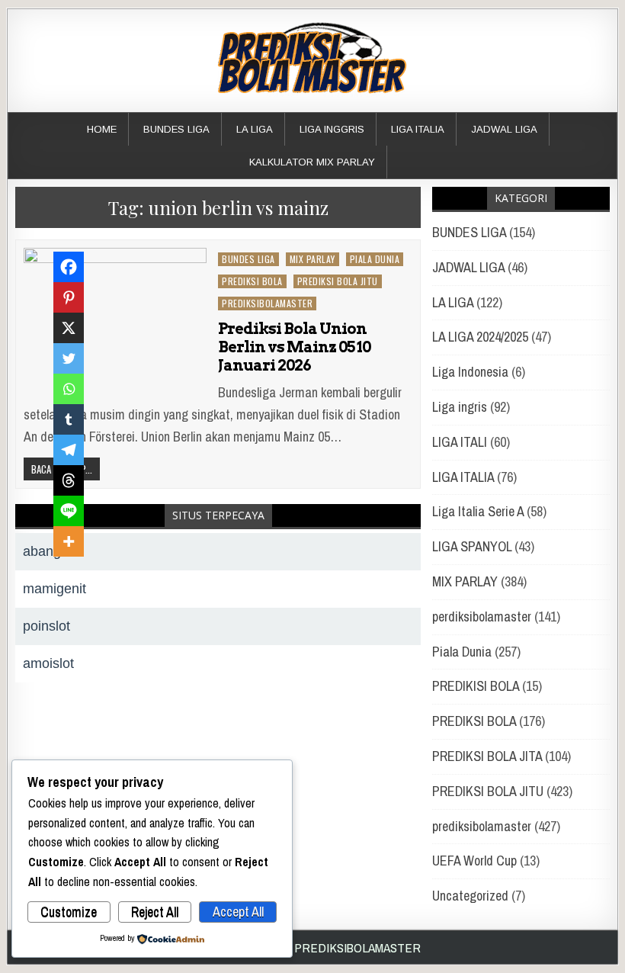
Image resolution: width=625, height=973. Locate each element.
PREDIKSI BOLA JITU (337, 281)
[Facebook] (68, 267)
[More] (68, 541)
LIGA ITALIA (417, 129)
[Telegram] (68, 450)
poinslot (46, 626)
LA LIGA (254, 129)
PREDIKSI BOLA (252, 281)
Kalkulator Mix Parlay (312, 162)
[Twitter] (68, 358)
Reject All (154, 911)
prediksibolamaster (267, 303)
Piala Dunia (375, 258)
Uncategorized (470, 895)
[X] (68, 328)
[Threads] (68, 480)
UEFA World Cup (474, 860)
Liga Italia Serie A (478, 511)
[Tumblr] (68, 419)
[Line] (68, 511)
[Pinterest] (68, 297)
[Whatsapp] (68, 389)
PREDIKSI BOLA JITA (487, 756)
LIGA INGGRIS (332, 129)
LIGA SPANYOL (471, 546)
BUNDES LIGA (176, 129)
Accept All (238, 911)
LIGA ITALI (459, 441)
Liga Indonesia (470, 371)
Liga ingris (459, 406)
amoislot (48, 663)
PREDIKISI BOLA (475, 685)
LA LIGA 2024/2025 (480, 336)
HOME (102, 129)
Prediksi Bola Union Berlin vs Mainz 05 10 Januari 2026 (294, 347)
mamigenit (54, 588)
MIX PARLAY (312, 258)
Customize (68, 911)
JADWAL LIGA (504, 129)
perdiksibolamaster (481, 616)
